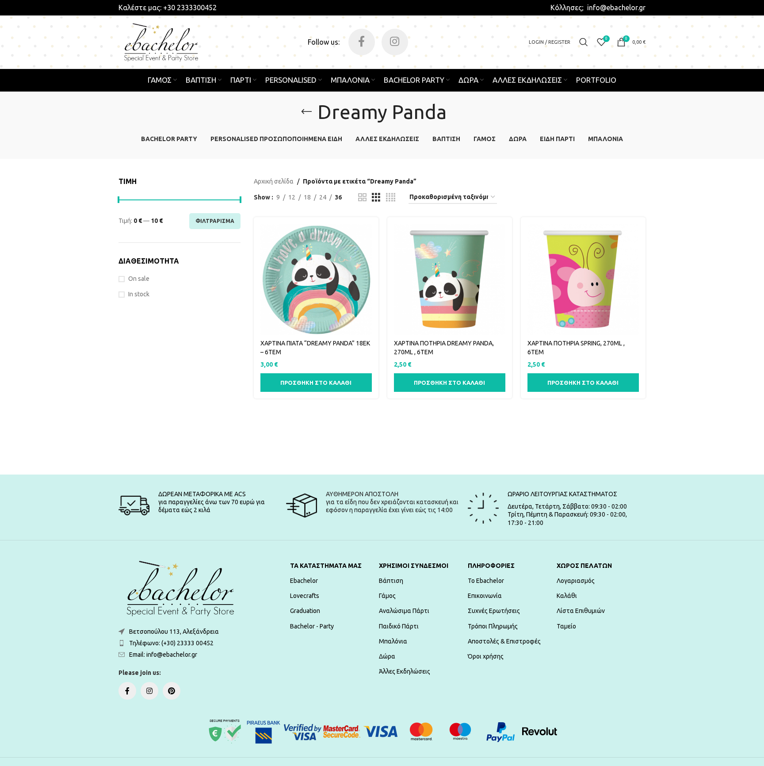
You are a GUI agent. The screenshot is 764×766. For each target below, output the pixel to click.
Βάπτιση (391, 580)
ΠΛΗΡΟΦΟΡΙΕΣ (491, 565)
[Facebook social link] (361, 42)
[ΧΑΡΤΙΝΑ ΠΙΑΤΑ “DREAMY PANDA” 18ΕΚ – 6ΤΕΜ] (316, 279)
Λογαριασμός (576, 580)
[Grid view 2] (362, 197)
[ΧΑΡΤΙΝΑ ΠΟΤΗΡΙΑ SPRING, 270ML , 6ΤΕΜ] (583, 279)
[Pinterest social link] (171, 691)
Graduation (305, 610)
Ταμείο (566, 626)
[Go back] (306, 112)
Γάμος (387, 595)
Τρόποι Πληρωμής (493, 626)
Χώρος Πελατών (584, 565)
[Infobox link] (167, 7)
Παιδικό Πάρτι (399, 626)
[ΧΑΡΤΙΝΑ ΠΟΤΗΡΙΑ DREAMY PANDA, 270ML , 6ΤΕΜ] (449, 279)
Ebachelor (304, 580)
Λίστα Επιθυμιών (581, 610)
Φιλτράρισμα (214, 221)
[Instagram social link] (395, 42)
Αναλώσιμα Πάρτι (404, 610)
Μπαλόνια (393, 641)
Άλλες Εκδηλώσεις (404, 671)
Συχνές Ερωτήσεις (494, 610)
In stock (138, 294)
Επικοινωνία (485, 595)
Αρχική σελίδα (274, 181)
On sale (138, 278)
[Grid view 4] (390, 197)
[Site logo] (161, 41)
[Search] (583, 42)
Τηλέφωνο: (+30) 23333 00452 (171, 643)
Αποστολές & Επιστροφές (504, 641)
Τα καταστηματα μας (326, 565)
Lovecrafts (304, 595)
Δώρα (387, 656)
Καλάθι (567, 595)
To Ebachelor (486, 580)
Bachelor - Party (312, 626)
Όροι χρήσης (486, 656)
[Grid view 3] (376, 197)
